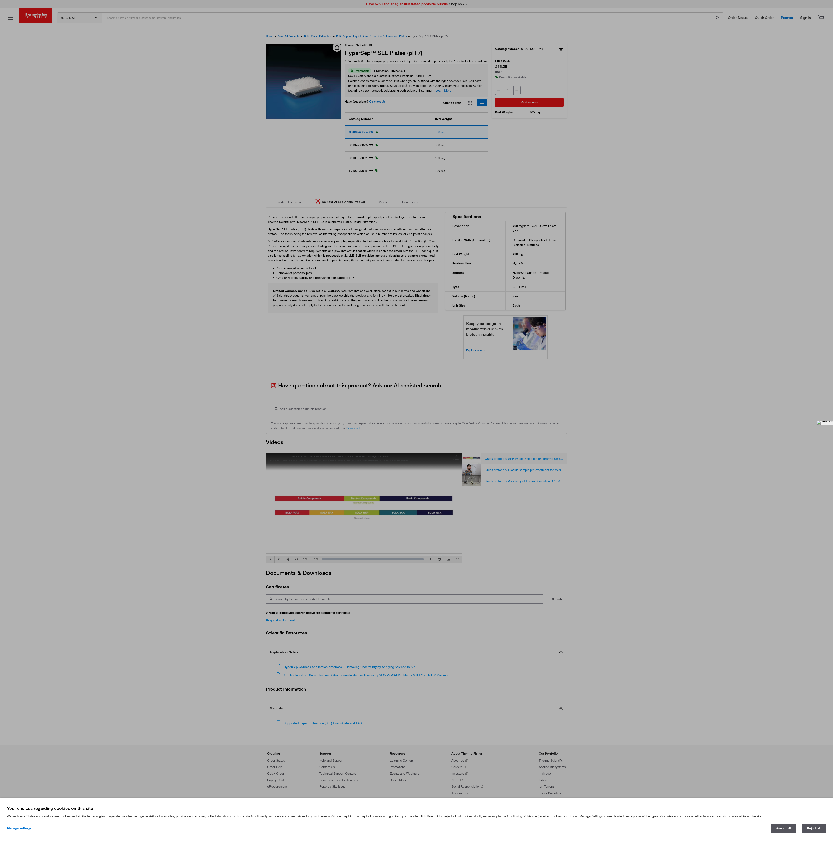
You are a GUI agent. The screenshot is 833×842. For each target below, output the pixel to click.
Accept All (783, 828)
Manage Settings (19, 828)
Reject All (814, 828)
